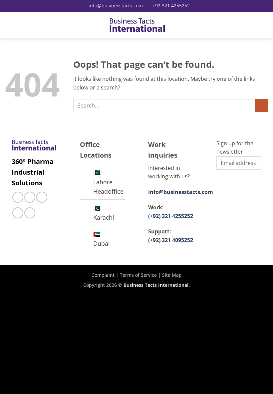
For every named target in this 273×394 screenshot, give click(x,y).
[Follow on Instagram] (29, 197)
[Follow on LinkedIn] (17, 212)
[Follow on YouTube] (29, 212)
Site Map (172, 275)
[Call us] (41, 197)
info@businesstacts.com (180, 192)
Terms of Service (138, 275)
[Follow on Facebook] (17, 197)
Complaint (103, 275)
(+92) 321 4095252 (170, 240)
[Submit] (261, 105)
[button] (9, 25)
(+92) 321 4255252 (170, 216)
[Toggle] (86, 173)
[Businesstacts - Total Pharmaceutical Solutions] (137, 25)
